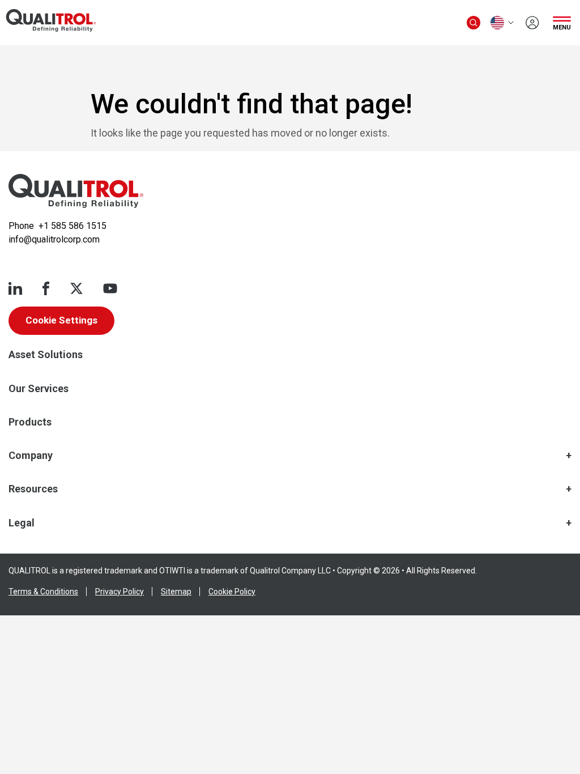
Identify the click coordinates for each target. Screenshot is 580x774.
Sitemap (176, 591)
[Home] (75, 191)
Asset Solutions (45, 354)
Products (30, 422)
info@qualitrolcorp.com (54, 239)
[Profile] (532, 22)
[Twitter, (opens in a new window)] (76, 288)
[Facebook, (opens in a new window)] (46, 288)
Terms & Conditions (43, 591)
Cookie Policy (231, 591)
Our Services (38, 388)
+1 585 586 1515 (72, 225)
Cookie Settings (61, 320)
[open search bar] (473, 22)
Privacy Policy (119, 591)
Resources (33, 489)
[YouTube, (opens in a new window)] (110, 288)
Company (30, 455)
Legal (21, 523)
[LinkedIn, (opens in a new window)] (15, 288)
